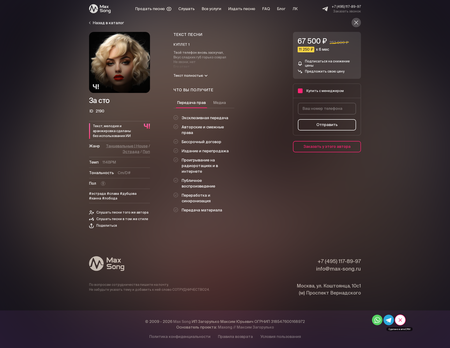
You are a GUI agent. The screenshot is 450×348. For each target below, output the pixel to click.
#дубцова (128, 193)
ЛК (295, 9)
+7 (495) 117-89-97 (346, 6)
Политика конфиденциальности (179, 336)
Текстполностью (188, 75)
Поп (146, 151)
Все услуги (211, 9)
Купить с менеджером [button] (325, 91)
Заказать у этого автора (327, 146)
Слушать (186, 9)
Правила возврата (235, 336)
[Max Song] (100, 8)
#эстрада (97, 193)
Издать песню (241, 9)
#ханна (95, 198)
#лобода (109, 198)
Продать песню (150, 9)
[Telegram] (325, 9)
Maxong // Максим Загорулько (246, 327)
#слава (113, 193)
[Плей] (119, 62)
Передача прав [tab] (191, 102)
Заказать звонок (347, 11)
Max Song (182, 321)
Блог (281, 9)
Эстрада (131, 151)
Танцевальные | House (127, 146)
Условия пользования (280, 336)
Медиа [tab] (219, 102)
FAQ (266, 9)
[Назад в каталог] (356, 22)
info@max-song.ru (338, 268)
